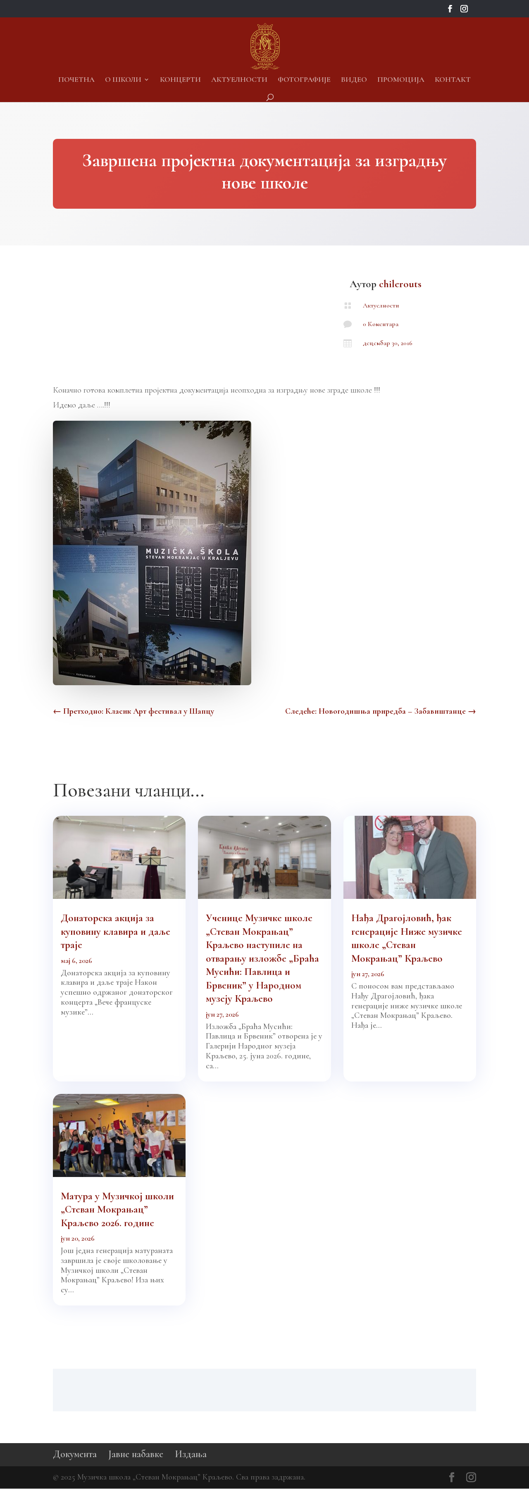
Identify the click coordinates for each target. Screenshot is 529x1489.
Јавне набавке (135, 1454)
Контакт (453, 80)
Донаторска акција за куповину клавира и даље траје (115, 931)
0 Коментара (380, 324)
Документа (75, 1454)
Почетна (76, 80)
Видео (354, 80)
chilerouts (400, 284)
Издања (191, 1454)
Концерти (180, 80)
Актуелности (239, 80)
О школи (123, 80)
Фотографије (304, 80)
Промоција (400, 80)
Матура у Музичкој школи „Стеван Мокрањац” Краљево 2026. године (117, 1209)
